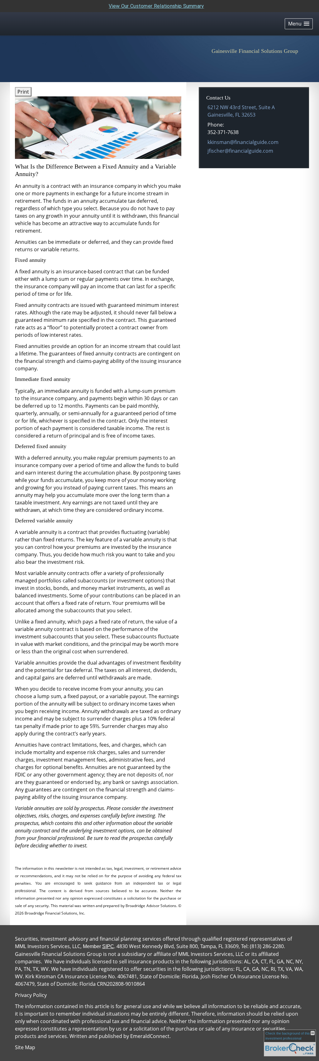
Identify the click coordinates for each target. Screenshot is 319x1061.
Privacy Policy (31, 995)
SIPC (108, 946)
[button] (299, 23)
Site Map (25, 1047)
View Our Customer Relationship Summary (156, 6)
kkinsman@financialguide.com (243, 142)
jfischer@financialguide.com (240, 150)
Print (23, 91)
